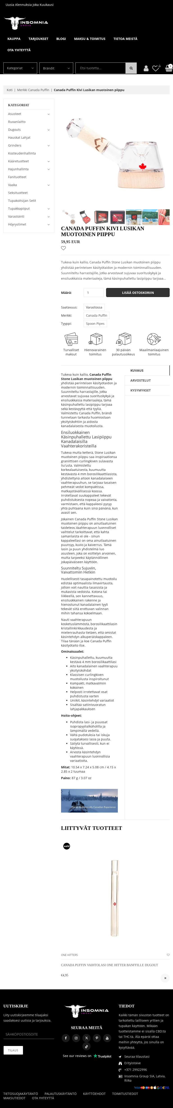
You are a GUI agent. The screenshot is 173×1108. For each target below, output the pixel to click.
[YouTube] (107, 1038)
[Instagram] (76, 1038)
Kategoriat (15, 68)
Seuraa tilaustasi (137, 1056)
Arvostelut (140, 380)
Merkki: (66, 315)
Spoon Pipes (95, 323)
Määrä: (66, 292)
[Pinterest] (97, 1038)
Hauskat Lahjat (19, 137)
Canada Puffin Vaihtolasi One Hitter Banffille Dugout (109, 965)
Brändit (48, 68)
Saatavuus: (69, 307)
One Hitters (69, 955)
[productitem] (165, 978)
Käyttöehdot (94, 1094)
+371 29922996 (135, 1069)
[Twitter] (86, 1038)
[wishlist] (168, 955)
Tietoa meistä (125, 39)
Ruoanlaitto (16, 122)
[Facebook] (66, 1038)
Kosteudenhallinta (22, 153)
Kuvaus (136, 370)
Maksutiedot (14, 1098)
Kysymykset (140, 390)
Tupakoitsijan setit (22, 200)
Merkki (33, 90)
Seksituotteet (18, 193)
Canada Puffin (96, 315)
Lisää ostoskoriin (138, 292)
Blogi (61, 39)
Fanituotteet (17, 177)
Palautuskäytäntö (61, 1094)
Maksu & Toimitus (89, 39)
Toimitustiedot (125, 1094)
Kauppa (13, 39)
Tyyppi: (66, 323)
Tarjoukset (38, 39)
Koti (10, 90)
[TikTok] (86, 1046)
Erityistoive (132, 1063)
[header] (155, 68)
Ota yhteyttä (19, 50)
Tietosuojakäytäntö (20, 1094)
